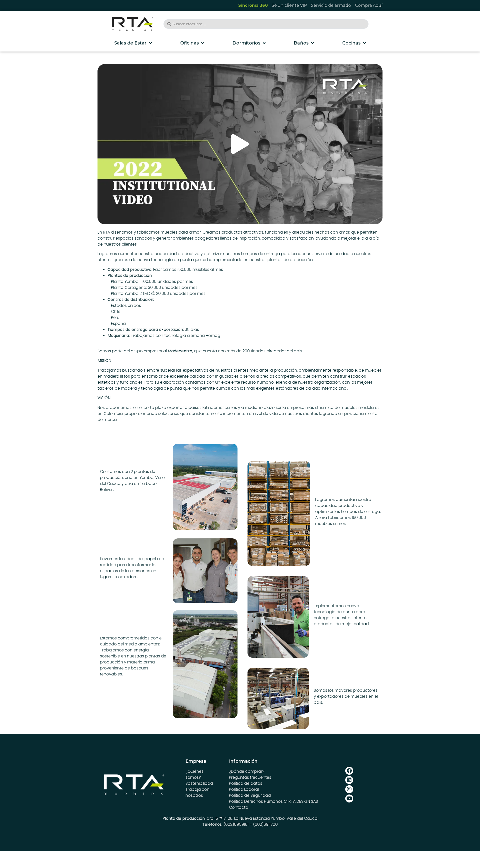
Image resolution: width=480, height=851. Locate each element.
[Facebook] (349, 771)
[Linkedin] (349, 780)
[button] (240, 144)
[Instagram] (349, 789)
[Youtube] (349, 798)
